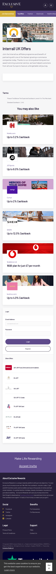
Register (28, 349)
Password (8, 329)
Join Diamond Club (8, 14)
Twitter (8, 512)
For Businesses (35, 512)
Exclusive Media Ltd (8, 548)
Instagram (9, 515)
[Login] (45, 5)
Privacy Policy (7, 530)
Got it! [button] (49, 566)
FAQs (31, 530)
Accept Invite (28, 466)
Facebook (9, 509)
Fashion (30, 14)
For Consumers (35, 509)
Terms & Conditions (9, 533)
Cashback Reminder (26, 495)
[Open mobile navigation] (51, 5)
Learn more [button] (9, 570)
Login (28, 342)
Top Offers (20, 14)
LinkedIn (8, 518)
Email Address (10, 319)
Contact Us (33, 533)
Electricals (39, 14)
